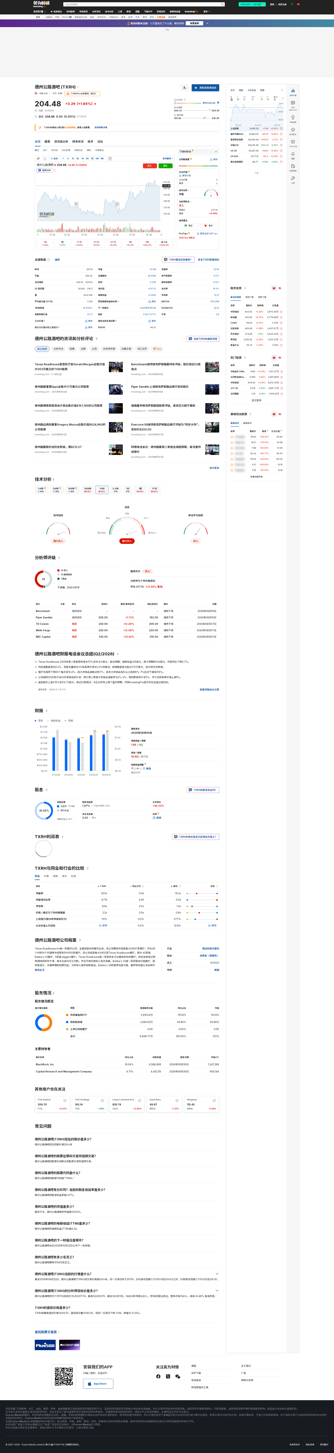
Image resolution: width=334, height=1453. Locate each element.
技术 (90, 141)
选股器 (49, 17)
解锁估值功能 (209, 103)
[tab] (42, 490)
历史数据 (66, 150)
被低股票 (172, 17)
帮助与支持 (247, 1380)
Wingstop (192, 1099)
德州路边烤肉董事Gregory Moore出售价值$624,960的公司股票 (70, 427)
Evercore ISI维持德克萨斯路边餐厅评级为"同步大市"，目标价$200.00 (166, 427)
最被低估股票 (238, 414)
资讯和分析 (61, 141)
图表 (47, 141)
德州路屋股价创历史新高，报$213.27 (58, 447)
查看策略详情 (101, 127)
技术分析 (43, 479)
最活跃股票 (235, 297)
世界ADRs (101, 17)
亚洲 (145, 17)
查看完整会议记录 (209, 689)
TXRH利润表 (47, 836)
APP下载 (196, 1373)
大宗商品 (252, 90)
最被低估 (234, 423)
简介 (45, 150)
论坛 (100, 141)
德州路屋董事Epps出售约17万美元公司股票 (62, 386)
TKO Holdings (82, 1099)
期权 (89, 150)
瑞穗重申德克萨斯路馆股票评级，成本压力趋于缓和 (163, 405)
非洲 (152, 17)
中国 (57, 17)
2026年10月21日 (148, 308)
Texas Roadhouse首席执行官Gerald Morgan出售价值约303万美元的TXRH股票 (70, 367)
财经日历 (161, 11)
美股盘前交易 (81, 17)
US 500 (234, 156)
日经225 (234, 145)
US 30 (233, 150)
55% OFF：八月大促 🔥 (252, 4)
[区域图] (45, 158)
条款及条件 (295, 1444)
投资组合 (196, 1380)
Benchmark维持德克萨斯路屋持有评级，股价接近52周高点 (166, 367)
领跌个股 (262, 297)
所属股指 (99, 150)
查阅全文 (40, 969)
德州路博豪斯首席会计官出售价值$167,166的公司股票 (68, 405)
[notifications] (292, 4)
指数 (241, 90)
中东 (138, 17)
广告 (243, 1373)
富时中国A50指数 (238, 134)
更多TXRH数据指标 (208, 259)
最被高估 (247, 423)
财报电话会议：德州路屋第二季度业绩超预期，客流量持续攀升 (166, 449)
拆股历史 (78, 150)
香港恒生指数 (236, 139)
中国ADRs (113, 17)
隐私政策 (310, 1444)
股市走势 (236, 288)
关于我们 (246, 1365)
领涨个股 (249, 297)
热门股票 (236, 357)
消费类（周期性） (209, 955)
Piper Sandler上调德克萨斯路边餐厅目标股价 (160, 386)
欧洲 (130, 17)
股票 (38, 16)
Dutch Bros (155, 1099)
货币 (232, 90)
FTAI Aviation (44, 1099)
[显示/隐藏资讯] (110, 158)
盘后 (92, 17)
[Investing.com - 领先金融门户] (41, 4)
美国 (216, 969)
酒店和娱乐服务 (210, 948)
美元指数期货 (236, 161)
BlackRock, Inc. (45, 1064)
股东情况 (43, 992)
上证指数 (234, 128)
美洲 (123, 17)
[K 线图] (38, 158)
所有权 (54, 150)
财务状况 (78, 141)
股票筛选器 (175, 11)
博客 (193, 1365)
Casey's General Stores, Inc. (126, 1099)
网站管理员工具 (199, 1387)
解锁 (104, 925)
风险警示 (324, 1444)
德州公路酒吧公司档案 (56, 940)
